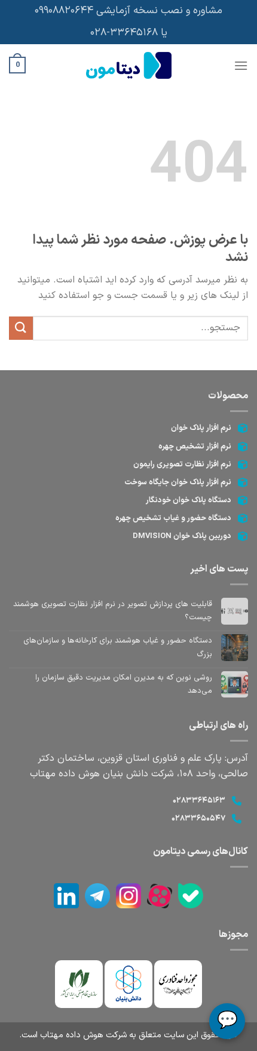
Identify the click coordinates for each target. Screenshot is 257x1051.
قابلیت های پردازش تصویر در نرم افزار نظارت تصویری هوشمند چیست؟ (112, 610)
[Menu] (241, 65)
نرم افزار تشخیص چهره (194, 447)
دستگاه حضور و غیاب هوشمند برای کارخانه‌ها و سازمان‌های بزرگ (117, 647)
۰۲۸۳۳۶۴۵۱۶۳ (199, 801)
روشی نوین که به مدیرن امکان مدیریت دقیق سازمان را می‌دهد (123, 684)
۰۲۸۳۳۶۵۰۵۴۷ (198, 819)
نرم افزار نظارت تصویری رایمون (182, 465)
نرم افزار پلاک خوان (201, 428)
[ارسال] (21, 328)
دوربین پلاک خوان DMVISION (182, 536)
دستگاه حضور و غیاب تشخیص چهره (173, 518)
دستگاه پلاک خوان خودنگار (188, 500)
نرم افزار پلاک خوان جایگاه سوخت (177, 482)
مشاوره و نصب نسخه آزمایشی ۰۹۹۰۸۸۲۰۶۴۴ (128, 11)
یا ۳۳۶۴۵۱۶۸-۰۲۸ (128, 33)
